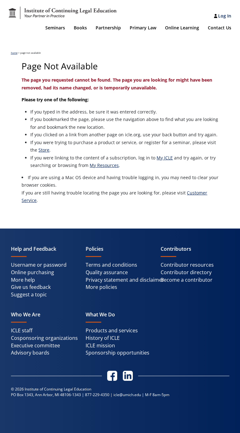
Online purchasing (32, 272)
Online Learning (182, 28)
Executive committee (35, 345)
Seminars (55, 28)
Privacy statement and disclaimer (125, 279)
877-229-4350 (97, 394)
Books (80, 28)
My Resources (104, 165)
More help (23, 279)
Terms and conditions (111, 264)
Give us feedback (31, 287)
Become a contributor (186, 279)
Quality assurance (107, 272)
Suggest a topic (29, 294)
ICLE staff (21, 330)
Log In (224, 16)
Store (43, 150)
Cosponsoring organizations (44, 338)
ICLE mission (100, 345)
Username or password (39, 264)
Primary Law (143, 28)
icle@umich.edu (127, 394)
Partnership (108, 28)
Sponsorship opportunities (117, 352)
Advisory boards (30, 352)
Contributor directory (186, 272)
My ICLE (165, 158)
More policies (101, 287)
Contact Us (219, 28)
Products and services (112, 330)
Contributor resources (187, 264)
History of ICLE (103, 338)
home (14, 52)
